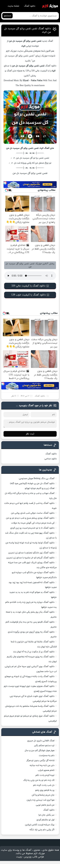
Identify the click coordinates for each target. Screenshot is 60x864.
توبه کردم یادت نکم (45, 775)
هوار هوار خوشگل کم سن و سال (39, 750)
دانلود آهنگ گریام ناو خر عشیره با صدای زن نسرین (30, 557)
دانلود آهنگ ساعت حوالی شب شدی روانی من (32, 513)
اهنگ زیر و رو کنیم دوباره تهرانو (39, 488)
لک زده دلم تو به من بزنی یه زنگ (38, 780)
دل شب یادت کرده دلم (43, 785)
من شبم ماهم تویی (45, 804)
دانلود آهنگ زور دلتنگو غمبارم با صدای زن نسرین (31, 552)
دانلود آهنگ (29, 6)
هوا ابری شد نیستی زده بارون (40, 800)
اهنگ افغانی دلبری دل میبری (40, 740)
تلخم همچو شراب (46, 770)
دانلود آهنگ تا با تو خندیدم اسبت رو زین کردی (32, 528)
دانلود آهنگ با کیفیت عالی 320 (28, 286)
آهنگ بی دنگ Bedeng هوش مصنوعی (36, 478)
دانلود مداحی (50, 458)
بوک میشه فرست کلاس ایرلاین (39, 824)
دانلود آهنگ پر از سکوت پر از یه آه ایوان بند (33, 651)
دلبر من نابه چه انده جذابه (42, 765)
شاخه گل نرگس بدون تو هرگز (40, 760)
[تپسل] (5, 182)
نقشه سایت (13, 6)
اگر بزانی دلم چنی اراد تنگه (42, 829)
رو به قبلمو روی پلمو (44, 790)
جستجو (7, 15)
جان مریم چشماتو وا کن (43, 795)
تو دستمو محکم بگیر (44, 745)
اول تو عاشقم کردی (45, 819)
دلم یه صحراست (46, 755)
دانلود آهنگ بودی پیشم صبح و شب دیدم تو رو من (30, 518)
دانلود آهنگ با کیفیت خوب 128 (28, 295)
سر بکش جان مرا (46, 814)
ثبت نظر (30, 434)
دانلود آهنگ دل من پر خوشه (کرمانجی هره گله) (32, 483)
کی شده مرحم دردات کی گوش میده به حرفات (32, 523)
